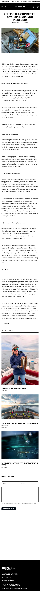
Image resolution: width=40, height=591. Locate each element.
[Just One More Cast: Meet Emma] (20, 360)
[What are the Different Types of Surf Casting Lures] (20, 445)
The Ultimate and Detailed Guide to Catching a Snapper (19, 424)
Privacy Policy (28, 503)
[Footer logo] (8, 567)
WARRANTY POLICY (7, 580)
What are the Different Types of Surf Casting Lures (19, 464)
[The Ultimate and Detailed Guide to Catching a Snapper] (20, 406)
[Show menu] (2, 6)
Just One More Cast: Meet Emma (13, 388)
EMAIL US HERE (6, 578)
